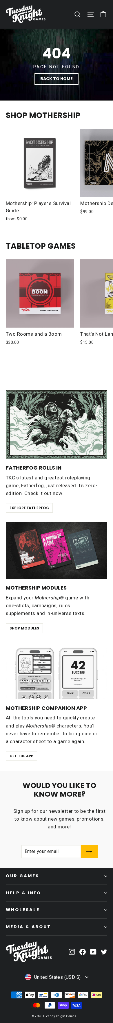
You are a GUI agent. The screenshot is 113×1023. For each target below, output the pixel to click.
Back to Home (56, 79)
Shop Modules (24, 628)
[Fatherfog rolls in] (56, 424)
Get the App (21, 756)
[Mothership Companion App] (56, 670)
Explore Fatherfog (29, 507)
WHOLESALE (22, 910)
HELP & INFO (23, 893)
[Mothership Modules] (56, 550)
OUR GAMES (22, 876)
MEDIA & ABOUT (28, 927)
